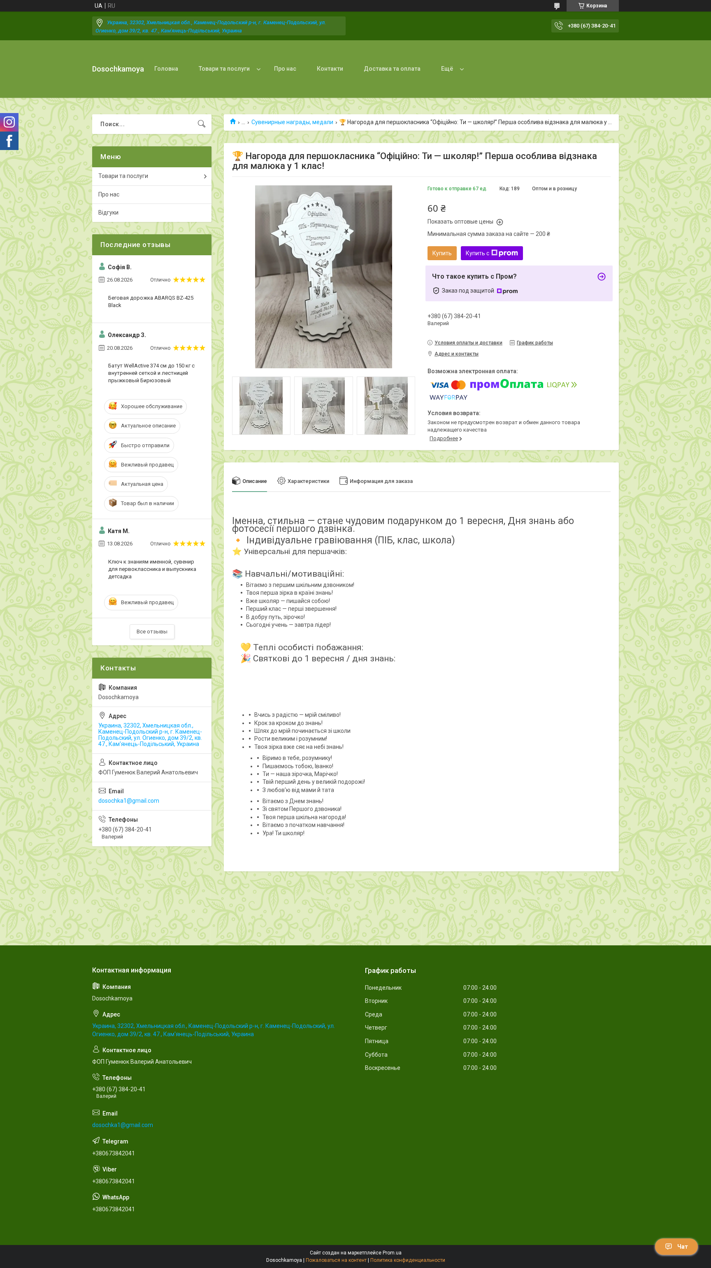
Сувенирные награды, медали (292, 122)
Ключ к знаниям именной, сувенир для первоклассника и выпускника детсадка (152, 569)
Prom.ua (392, 1253)
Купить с (477, 253)
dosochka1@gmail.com (128, 800)
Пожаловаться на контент (336, 1260)
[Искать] (201, 124)
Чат (682, 1246)
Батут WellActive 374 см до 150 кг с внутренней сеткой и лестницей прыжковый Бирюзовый (151, 373)
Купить (442, 253)
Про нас (285, 68)
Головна (166, 68)
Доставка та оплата (392, 68)
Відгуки (108, 212)
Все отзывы (152, 631)
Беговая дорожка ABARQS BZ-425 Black (150, 301)
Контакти (330, 68)
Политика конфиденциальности (407, 1260)
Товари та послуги (224, 68)
